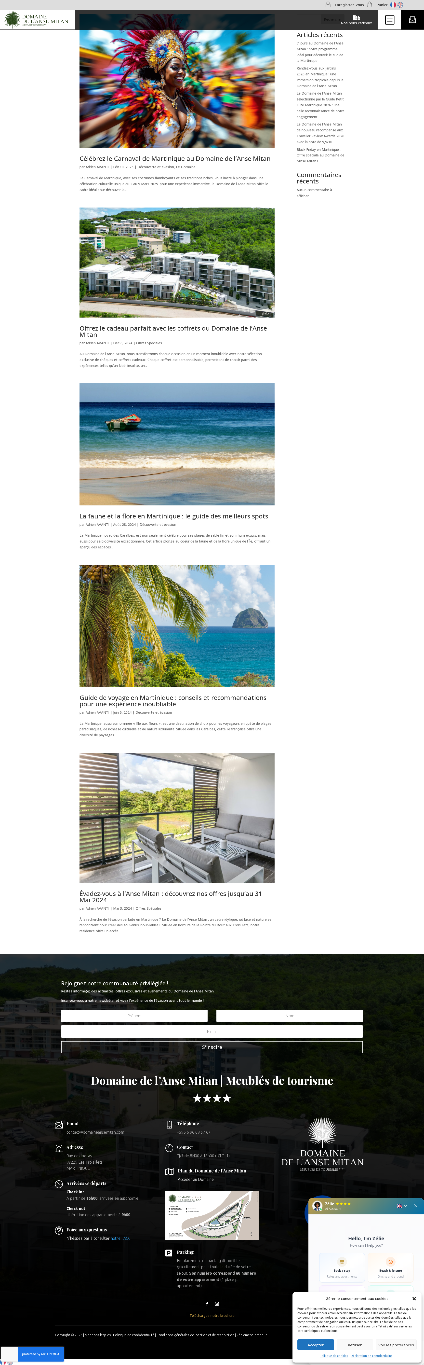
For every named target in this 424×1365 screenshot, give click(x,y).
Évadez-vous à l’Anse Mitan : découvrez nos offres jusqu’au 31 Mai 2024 (171, 896)
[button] (414, 1298)
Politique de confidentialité (133, 1335)
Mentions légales (98, 1335)
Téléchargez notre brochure (212, 1315)
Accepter (316, 1344)
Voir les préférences (396, 1344)
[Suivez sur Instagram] (217, 1304)
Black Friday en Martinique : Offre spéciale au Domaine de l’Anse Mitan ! (320, 155)
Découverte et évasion (155, 167)
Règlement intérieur (252, 1335)
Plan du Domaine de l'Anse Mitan (212, 1171)
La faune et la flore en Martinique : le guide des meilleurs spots (174, 516)
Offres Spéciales (149, 343)
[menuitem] (37, 20)
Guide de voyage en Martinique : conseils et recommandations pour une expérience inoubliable (173, 700)
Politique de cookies (334, 1356)
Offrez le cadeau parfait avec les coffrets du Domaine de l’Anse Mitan (173, 331)
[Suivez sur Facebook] (207, 1304)
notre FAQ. (120, 1238)
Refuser (355, 1344)
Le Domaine (186, 167)
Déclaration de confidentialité (371, 1356)
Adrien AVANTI (97, 167)
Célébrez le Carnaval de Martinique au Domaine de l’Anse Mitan (175, 158)
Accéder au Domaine (196, 1179)
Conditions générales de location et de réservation (195, 1335)
